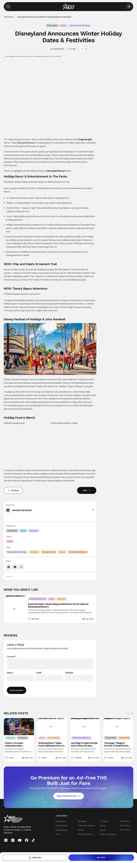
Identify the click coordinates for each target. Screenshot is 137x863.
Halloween (10, 738)
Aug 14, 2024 (89, 619)
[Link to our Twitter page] (6, 840)
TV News (104, 821)
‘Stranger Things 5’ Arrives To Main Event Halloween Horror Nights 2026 (118, 744)
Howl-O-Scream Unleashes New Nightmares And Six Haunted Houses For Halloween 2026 (16, 744)
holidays (62, 552)
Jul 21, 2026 (62, 758)
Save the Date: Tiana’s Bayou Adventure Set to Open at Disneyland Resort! (58, 605)
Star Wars (82, 821)
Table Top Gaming (108, 834)
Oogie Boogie (85, 139)
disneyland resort (48, 552)
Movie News (61, 821)
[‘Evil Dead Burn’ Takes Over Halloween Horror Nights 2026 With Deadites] (52, 726)
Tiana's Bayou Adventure (78, 552)
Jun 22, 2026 (95, 758)
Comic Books (62, 825)
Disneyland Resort (56, 170)
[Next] (131, 713)
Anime (80, 830)
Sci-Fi (58, 834)
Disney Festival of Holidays (79, 25)
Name (10, 672)
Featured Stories (85, 834)
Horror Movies (53, 738)
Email (39, 672)
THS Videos (125, 830)
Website (69, 672)
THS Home (8, 17)
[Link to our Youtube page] (20, 840)
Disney (63, 25)
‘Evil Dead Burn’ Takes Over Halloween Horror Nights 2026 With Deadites (51, 744)
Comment (11, 656)
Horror (42, 738)
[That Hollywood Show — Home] (68, 6)
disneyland (34, 552)
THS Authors (125, 825)
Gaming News (62, 830)
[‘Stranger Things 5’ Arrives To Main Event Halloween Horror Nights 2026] (118, 726)
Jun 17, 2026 (128, 758)
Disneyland (34, 531)
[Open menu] (129, 6)
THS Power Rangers (86, 825)
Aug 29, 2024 (58, 49)
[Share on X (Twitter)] (15, 567)
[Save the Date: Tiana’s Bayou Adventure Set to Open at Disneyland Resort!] (15, 609)
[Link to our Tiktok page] (33, 840)
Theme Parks (52, 25)
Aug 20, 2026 (29, 758)
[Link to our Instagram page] (13, 840)
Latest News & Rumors (37, 599)
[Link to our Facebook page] (26, 840)
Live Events (22, 738)
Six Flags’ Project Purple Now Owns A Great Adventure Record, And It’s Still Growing (84, 744)
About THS (124, 821)
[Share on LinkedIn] (21, 567)
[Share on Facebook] (8, 567)
